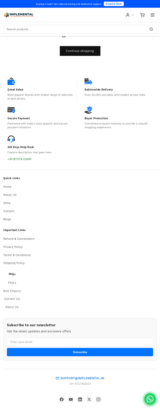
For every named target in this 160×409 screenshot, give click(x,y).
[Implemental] (18, 15)
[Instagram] (98, 399)
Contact (8, 211)
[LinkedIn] (80, 399)
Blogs (7, 219)
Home (7, 186)
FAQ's (12, 282)
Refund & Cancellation (19, 238)
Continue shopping (80, 51)
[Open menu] (152, 15)
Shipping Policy (14, 263)
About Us (10, 194)
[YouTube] (71, 399)
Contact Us (12, 298)
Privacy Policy (12, 246)
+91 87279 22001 (20, 159)
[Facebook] (61, 399)
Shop (6, 202)
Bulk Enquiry (12, 290)
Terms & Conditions (17, 255)
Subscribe (80, 352)
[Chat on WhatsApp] (150, 399)
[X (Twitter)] (89, 399)
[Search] (151, 29)
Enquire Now (114, 3)
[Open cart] (142, 15)
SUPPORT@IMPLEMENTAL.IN (82, 378)
